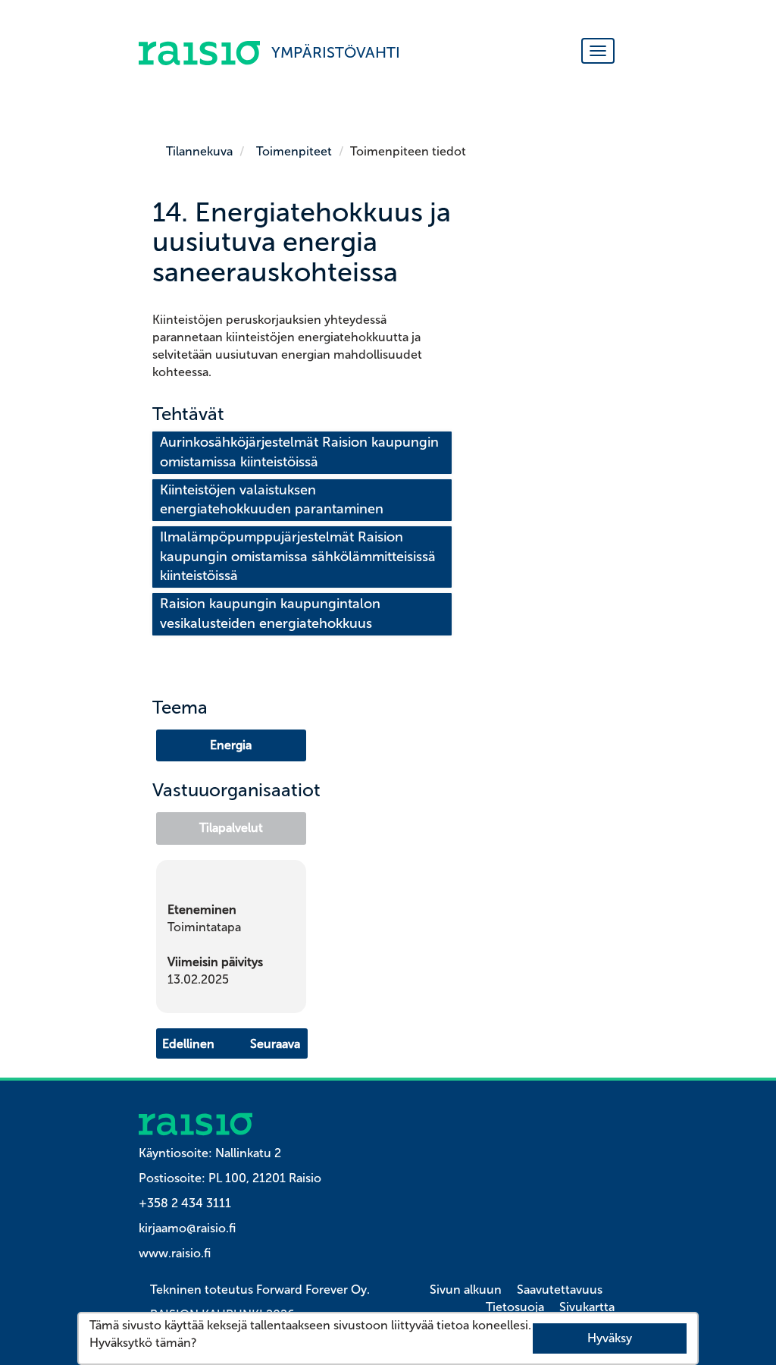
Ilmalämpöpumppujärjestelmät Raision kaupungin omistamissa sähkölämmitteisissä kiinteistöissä (300, 556)
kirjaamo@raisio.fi (187, 1228)
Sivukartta (587, 1307)
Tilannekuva (199, 151)
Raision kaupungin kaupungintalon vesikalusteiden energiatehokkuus (272, 613)
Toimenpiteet (294, 151)
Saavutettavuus (559, 1289)
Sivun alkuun (466, 1289)
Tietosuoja (515, 1307)
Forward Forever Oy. (313, 1289)
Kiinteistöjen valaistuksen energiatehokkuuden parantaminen (271, 500)
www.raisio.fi (175, 1253)
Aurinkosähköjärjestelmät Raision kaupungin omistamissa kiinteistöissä (301, 452)
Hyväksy (609, 1338)
